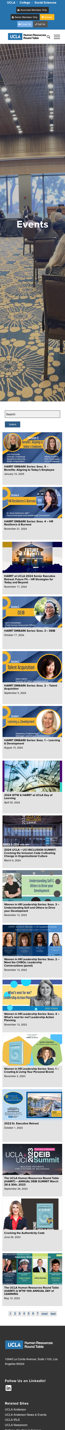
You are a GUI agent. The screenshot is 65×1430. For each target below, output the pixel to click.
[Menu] (55, 36)
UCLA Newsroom (16, 1425)
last (53, 1313)
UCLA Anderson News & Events (25, 1414)
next (44, 1313)
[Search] (46, 36)
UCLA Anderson (15, 1409)
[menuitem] (11, 2)
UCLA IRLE (12, 1420)
